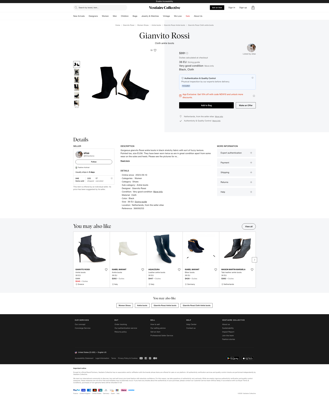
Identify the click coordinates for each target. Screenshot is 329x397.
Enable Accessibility (164, 1)
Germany (106, 393)
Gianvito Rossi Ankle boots (174, 25)
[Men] (119, 16)
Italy (118, 393)
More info (209, 65)
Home (117, 25)
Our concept (80, 324)
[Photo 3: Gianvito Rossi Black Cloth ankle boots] (76, 80)
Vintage (166, 16)
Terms (113, 358)
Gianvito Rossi (128, 25)
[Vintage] (172, 16)
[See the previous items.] (76, 61)
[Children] (131, 16)
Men (115, 16)
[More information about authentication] (252, 77)
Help (223, 191)
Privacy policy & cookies (128, 358)
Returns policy (121, 332)
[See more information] (254, 95)
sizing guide (194, 62)
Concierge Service (82, 328)
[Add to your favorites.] (106, 269)
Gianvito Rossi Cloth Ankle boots (196, 305)
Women (105, 16)
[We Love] (184, 16)
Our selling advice (158, 328)
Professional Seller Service (161, 335)
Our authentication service (126, 328)
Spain (113, 393)
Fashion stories (228, 339)
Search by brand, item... (89, 7)
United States (96, 393)
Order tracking (121, 324)
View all (249, 226)
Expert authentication (231, 152)
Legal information (102, 358)
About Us (198, 16)
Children (125, 16)
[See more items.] (76, 106)
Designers (93, 16)
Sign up (243, 7)
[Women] (111, 16)
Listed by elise (249, 54)
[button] (253, 7)
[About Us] (204, 16)
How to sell (155, 324)
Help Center (191, 324)
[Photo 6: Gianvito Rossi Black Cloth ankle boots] (76, 103)
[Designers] (100, 16)
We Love (178, 16)
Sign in (231, 7)
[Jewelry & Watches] (161, 16)
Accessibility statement (84, 358)
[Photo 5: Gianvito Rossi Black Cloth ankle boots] (76, 95)
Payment (225, 162)
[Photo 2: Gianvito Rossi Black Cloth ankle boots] (76, 72)
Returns (224, 182)
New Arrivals (79, 16)
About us (226, 324)
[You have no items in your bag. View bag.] (253, 7)
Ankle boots (156, 25)
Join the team (228, 335)
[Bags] (139, 16)
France (75, 393)
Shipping (225, 172)
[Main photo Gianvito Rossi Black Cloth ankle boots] (76, 64)
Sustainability (228, 328)
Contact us (191, 328)
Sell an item (217, 7)
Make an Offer (246, 105)
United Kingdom (85, 393)
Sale (188, 16)
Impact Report (228, 332)
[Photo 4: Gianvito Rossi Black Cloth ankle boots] (76, 87)
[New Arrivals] (87, 16)
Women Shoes (143, 25)
